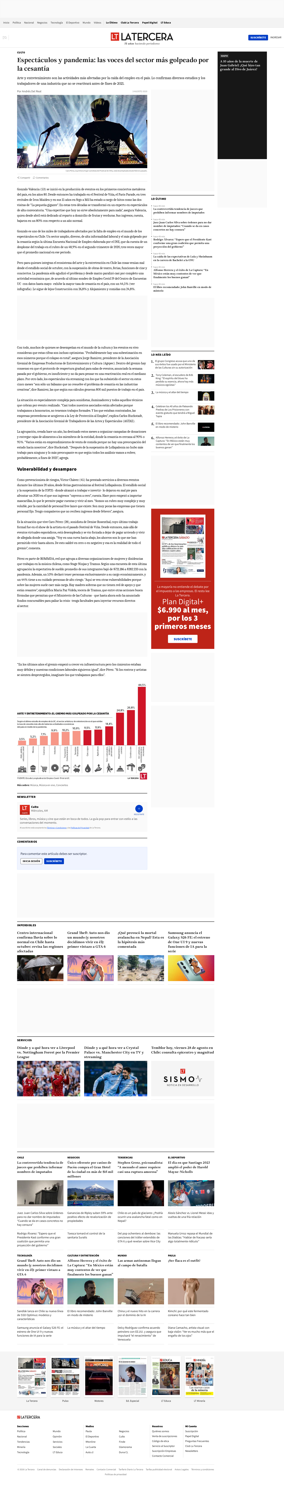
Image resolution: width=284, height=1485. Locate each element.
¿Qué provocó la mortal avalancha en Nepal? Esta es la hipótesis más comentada (141, 940)
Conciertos (62, 785)
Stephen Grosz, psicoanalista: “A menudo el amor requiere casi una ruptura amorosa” (140, 1167)
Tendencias (125, 1157)
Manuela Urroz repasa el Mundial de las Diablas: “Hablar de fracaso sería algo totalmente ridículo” (190, 1237)
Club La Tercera (130, 22)
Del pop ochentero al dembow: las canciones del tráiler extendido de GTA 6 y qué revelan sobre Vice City (139, 1237)
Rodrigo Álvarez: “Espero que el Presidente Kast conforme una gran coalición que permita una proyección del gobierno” (182, 243)
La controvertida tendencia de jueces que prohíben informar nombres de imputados (178, 211)
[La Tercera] (32, 1396)
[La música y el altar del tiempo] (206, 395)
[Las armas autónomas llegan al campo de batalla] (141, 1291)
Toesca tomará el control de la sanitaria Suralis (86, 1235)
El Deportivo (72, 22)
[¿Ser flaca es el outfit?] (191, 1291)
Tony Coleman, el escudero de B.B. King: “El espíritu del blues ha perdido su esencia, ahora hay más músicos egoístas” (174, 380)
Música (34, 785)
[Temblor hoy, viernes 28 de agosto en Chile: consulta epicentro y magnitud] (182, 1078)
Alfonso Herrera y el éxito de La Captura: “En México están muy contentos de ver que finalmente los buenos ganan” (180, 274)
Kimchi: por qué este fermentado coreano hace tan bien (188, 1313)
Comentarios (42, 177)
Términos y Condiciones (56, 827)
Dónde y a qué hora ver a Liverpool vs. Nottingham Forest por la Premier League (48, 1052)
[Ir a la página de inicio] (142, 37)
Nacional (29, 22)
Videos (97, 22)
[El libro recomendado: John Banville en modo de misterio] (206, 427)
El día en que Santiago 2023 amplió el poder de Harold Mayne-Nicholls (189, 1167)
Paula (172, 1255)
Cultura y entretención (83, 1255)
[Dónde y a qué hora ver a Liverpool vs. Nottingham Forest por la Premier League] (48, 1078)
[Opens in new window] (99, 1396)
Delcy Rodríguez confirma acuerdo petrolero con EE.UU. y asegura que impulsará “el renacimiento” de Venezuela (139, 1333)
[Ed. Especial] (132, 1396)
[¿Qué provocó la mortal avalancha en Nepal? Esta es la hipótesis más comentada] (141, 968)
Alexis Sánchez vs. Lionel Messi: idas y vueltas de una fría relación (191, 1215)
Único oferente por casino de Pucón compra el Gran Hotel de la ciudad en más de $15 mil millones (90, 1169)
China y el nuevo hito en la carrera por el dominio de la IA (139, 1313)
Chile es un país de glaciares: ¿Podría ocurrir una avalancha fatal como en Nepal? (140, 1217)
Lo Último (112, 22)
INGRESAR (275, 37)
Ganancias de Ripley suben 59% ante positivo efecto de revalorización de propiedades (90, 1217)
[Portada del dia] (182, 576)
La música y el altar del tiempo (172, 392)
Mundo (87, 22)
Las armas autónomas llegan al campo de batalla (139, 1263)
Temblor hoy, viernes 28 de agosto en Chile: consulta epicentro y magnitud (182, 1050)
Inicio (6, 22)
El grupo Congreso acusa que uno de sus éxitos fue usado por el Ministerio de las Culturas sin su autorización (175, 364)
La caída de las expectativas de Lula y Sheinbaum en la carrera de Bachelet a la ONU (182, 258)
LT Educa (166, 22)
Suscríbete (55, 861)
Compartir (25, 177)
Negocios (42, 22)
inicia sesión (31, 861)
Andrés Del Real (31, 91)
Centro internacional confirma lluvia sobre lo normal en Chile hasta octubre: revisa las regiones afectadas (40, 942)
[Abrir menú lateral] (6, 37)
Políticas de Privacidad (80, 827)
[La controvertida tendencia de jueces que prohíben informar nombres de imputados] (40, 1193)
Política (17, 22)
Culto (21, 52)
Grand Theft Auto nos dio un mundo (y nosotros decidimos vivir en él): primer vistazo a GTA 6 (88, 940)
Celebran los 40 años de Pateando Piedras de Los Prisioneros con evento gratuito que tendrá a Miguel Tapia (175, 411)
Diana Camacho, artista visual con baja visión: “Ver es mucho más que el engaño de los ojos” (191, 1331)
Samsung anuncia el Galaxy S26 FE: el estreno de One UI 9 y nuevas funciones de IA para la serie (189, 942)
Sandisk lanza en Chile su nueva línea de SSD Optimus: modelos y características (40, 1315)
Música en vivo (47, 785)
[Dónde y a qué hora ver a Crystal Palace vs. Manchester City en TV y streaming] (115, 1078)
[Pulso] (65, 1396)
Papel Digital (149, 22)
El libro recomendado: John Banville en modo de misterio (182, 289)
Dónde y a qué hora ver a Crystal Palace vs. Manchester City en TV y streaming (114, 1052)
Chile (20, 1157)
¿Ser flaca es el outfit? (184, 1261)
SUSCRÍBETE (183, 639)
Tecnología (57, 22)
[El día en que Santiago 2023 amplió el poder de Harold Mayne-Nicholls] (191, 1193)
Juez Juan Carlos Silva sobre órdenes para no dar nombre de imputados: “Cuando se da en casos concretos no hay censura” (182, 226)
